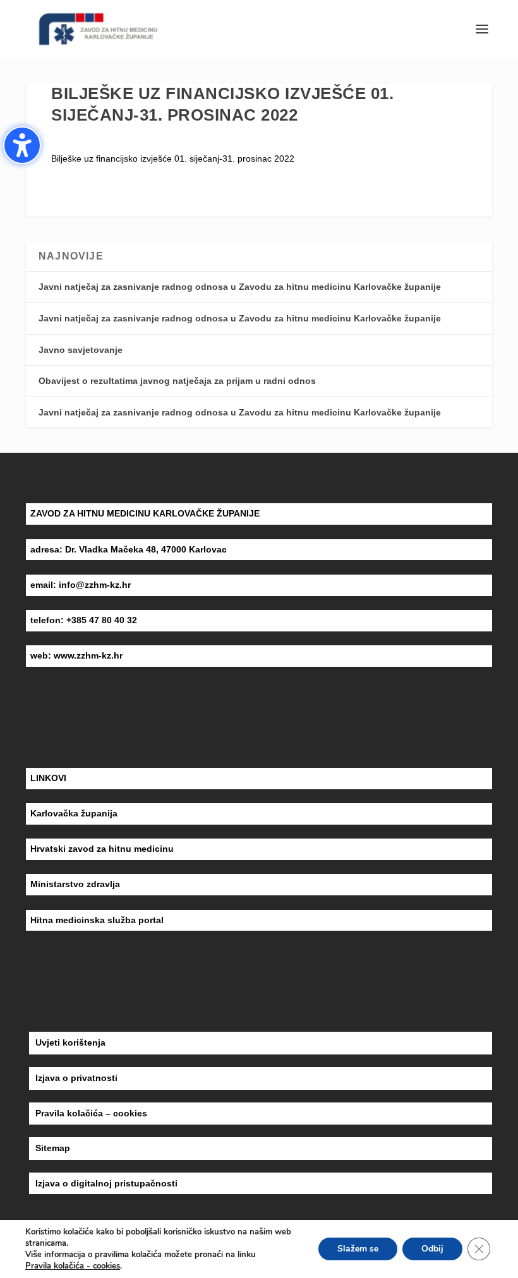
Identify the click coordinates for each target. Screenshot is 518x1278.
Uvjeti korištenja (70, 1042)
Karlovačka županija (73, 813)
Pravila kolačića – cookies (91, 1113)
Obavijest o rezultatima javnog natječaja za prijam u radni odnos (177, 381)
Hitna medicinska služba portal (97, 920)
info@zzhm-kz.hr (95, 585)
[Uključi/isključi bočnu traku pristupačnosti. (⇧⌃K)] (22, 145)
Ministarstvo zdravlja (75, 884)
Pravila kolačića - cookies (72, 1266)
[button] (482, 29)
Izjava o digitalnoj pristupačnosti (106, 1183)
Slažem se (357, 1249)
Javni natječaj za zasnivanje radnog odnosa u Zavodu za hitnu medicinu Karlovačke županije (240, 287)
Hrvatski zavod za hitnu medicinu (102, 849)
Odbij (432, 1249)
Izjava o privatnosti (76, 1078)
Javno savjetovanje (81, 350)
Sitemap (52, 1148)
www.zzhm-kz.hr (88, 655)
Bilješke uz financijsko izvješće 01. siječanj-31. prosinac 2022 (172, 158)
